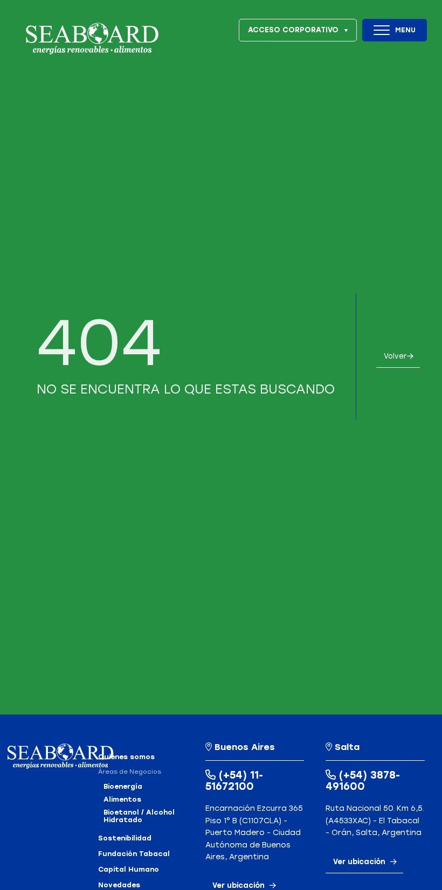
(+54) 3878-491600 (363, 781)
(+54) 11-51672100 (234, 781)
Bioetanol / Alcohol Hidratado (139, 816)
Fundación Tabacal (134, 854)
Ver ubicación (359, 861)
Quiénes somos (126, 757)
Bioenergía (122, 786)
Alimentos (122, 799)
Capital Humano (128, 869)
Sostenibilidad (124, 838)
